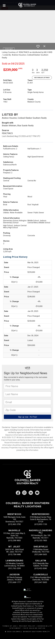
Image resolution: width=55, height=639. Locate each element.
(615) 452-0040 (40, 568)
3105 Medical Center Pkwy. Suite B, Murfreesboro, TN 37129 (40, 519)
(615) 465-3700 (14, 524)
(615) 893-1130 (40, 524)
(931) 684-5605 (40, 554)
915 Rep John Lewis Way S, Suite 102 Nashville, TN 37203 (14, 535)
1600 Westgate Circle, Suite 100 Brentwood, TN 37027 (14, 519)
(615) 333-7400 (40, 540)
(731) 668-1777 (14, 582)
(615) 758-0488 (14, 554)
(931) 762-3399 (14, 568)
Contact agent (9, 49)
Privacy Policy (27, 626)
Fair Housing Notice (34, 628)
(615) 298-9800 (14, 540)
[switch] (38, 46)
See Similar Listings (42, 77)
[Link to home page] (27, 5)
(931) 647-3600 (40, 582)
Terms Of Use (10, 626)
